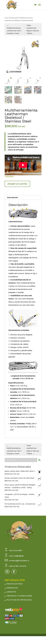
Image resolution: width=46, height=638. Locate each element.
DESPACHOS (12, 588)
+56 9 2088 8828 (16, 556)
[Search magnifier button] (39, 460)
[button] (37, 41)
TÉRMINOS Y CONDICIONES (19, 596)
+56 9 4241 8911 (15, 550)
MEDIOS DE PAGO (14, 584)
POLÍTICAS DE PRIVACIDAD (19, 600)
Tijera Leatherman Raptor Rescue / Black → (32, 29)
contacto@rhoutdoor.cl (19, 561)
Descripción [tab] (12, 197)
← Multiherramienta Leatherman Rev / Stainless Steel (14, 29)
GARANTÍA (11, 592)
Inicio (6, 18)
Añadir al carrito (17, 183)
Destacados (14, 18)
